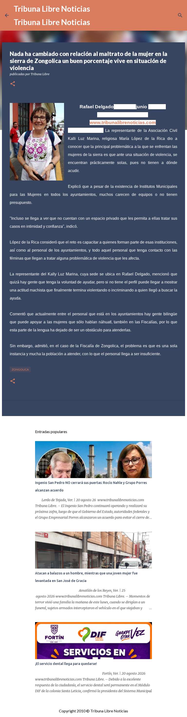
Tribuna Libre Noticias (52, 8)
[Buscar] (180, 15)
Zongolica (20, 369)
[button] (13, 84)
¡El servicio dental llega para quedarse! (66, 664)
